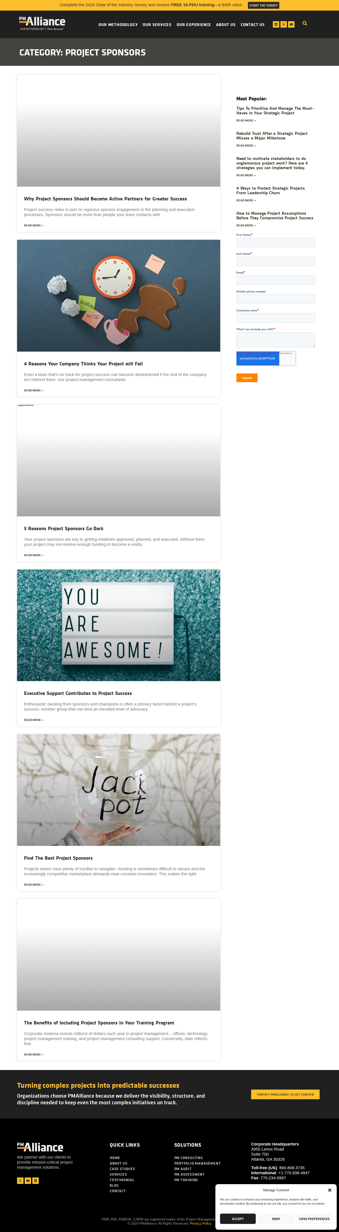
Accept (238, 1218)
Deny (276, 1218)
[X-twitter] (283, 24)
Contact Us (253, 24)
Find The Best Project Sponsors (58, 857)
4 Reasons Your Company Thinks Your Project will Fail (83, 363)
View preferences (314, 1218)
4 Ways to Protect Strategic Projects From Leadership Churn (270, 190)
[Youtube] (291, 24)
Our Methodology (118, 24)
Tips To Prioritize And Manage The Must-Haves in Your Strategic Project (275, 110)
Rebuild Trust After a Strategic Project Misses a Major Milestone (272, 135)
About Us (225, 24)
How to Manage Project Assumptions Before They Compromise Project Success (274, 215)
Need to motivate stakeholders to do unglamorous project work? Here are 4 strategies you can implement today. (272, 163)
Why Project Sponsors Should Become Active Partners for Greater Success (105, 198)
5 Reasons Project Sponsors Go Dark (64, 528)
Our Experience (194, 24)
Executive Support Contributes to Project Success (78, 693)
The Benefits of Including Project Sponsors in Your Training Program (99, 1022)
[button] (329, 1190)
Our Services (157, 24)
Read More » (33, 225)
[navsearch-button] (304, 24)
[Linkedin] (276, 24)
